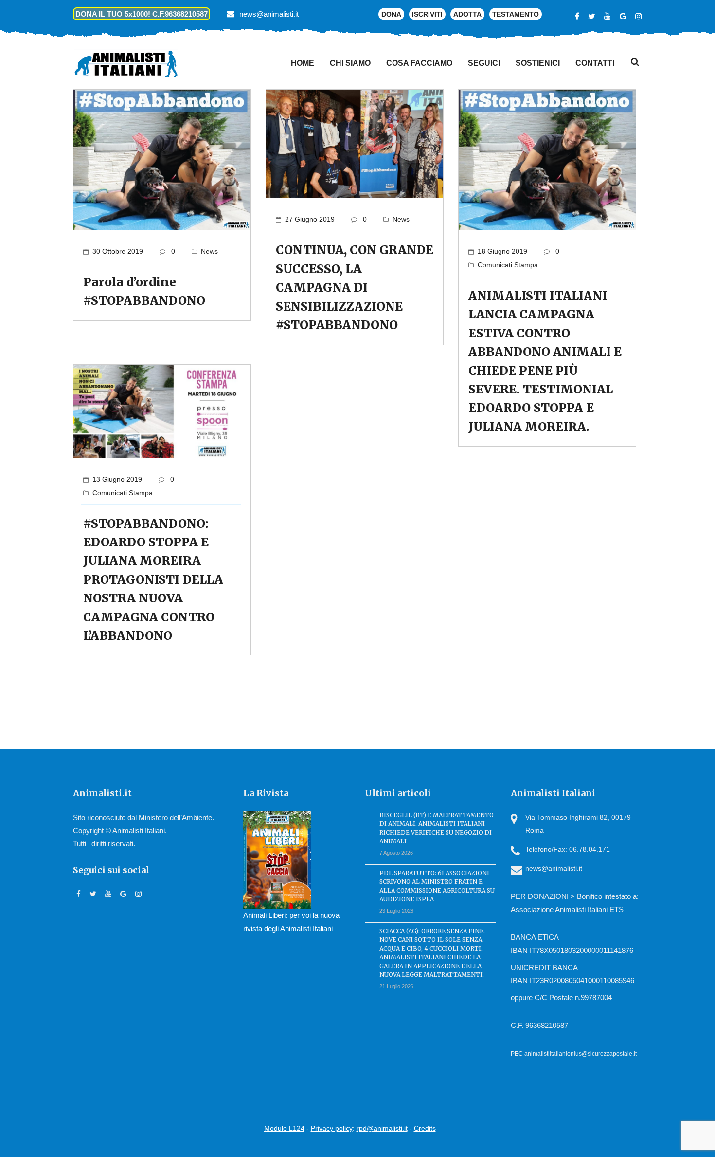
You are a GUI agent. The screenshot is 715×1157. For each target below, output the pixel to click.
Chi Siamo (350, 63)
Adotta (467, 14)
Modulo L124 (284, 1128)
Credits (425, 1128)
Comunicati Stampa (508, 265)
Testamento (515, 14)
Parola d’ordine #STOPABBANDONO (144, 291)
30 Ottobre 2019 (117, 251)
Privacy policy (332, 1128)
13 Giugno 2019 (117, 479)
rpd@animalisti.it (382, 1128)
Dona (391, 14)
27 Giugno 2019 (310, 219)
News (209, 251)
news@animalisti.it (269, 14)
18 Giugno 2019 (502, 251)
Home (302, 63)
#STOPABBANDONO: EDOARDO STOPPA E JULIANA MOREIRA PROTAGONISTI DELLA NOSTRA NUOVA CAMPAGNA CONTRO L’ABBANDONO (153, 579)
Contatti (594, 63)
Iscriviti (427, 14)
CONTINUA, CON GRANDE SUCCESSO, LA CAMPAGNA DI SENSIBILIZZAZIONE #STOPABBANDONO (354, 288)
